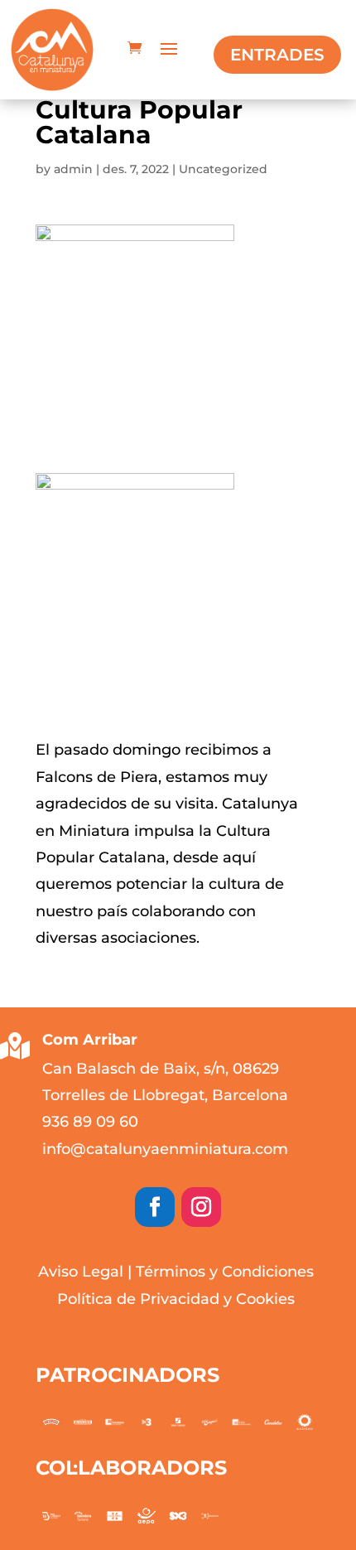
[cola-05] (178, 1516)
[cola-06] (209, 1516)
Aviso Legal (80, 1272)
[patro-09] (51, 1422)
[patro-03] (241, 1422)
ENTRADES (277, 55)
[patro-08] (83, 1421)
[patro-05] (178, 1422)
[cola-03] (114, 1515)
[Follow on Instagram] (201, 1207)
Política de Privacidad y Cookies (176, 1299)
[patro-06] (146, 1422)
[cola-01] (51, 1516)
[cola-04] (146, 1516)
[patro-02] (273, 1422)
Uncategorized (223, 169)
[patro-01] (305, 1422)
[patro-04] (209, 1422)
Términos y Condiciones (225, 1272)
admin (73, 169)
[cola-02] (83, 1515)
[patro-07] (114, 1422)
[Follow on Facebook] (155, 1207)
